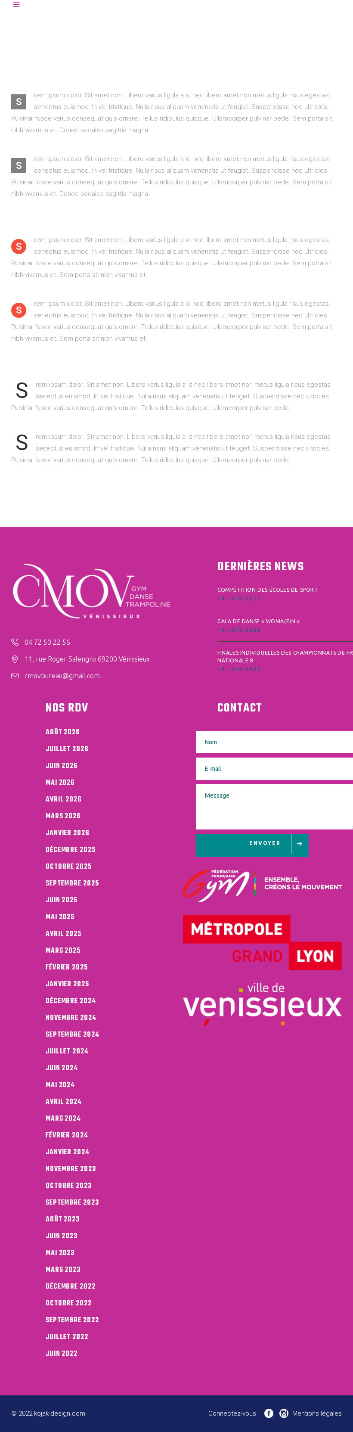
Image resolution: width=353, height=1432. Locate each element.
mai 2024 (60, 1085)
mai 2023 (60, 1253)
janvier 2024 (68, 1152)
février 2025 (67, 967)
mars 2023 (63, 1270)
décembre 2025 (71, 850)
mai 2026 (60, 783)
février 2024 (67, 1135)
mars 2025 (63, 951)
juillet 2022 (67, 1337)
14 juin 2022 (239, 599)
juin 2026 (62, 766)
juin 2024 (62, 1068)
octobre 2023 (69, 1186)
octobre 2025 (69, 867)
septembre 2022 (72, 1320)
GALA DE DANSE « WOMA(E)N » (258, 621)
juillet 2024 (67, 1051)
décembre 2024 (71, 1001)
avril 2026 (64, 799)
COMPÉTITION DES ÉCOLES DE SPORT (267, 590)
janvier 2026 (68, 833)
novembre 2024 (71, 1018)
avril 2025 (63, 934)
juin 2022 (61, 1354)
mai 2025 (60, 917)
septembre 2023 (72, 1202)
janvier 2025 (67, 984)
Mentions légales (317, 1413)
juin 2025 (61, 900)
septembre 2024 (72, 1035)
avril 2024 (64, 1102)
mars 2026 (63, 816)
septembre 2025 (72, 883)
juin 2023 (61, 1236)
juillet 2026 (67, 749)
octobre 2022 (69, 1303)
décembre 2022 (71, 1286)
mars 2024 (63, 1118)
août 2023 (63, 1219)
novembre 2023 (71, 1169)
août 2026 (63, 732)
